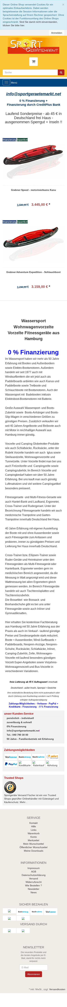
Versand (33, 878)
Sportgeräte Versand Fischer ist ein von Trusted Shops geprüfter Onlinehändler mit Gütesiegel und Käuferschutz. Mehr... (31, 799)
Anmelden (56, 32)
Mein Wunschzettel (33, 843)
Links (33, 830)
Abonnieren (33, 974)
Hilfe (33, 826)
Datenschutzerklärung (34, 875)
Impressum (33, 868)
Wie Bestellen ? (33, 885)
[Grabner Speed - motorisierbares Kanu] (33, 161)
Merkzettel (33, 840)
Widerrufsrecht (34, 882)
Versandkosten (57, 989)
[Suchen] (61, 72)
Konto (33, 836)
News (34, 892)
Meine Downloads (33, 850)
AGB (33, 871)
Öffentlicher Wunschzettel (33, 847)
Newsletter (33, 889)
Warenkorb (34, 833)
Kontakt (33, 823)
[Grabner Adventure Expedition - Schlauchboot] (33, 244)
